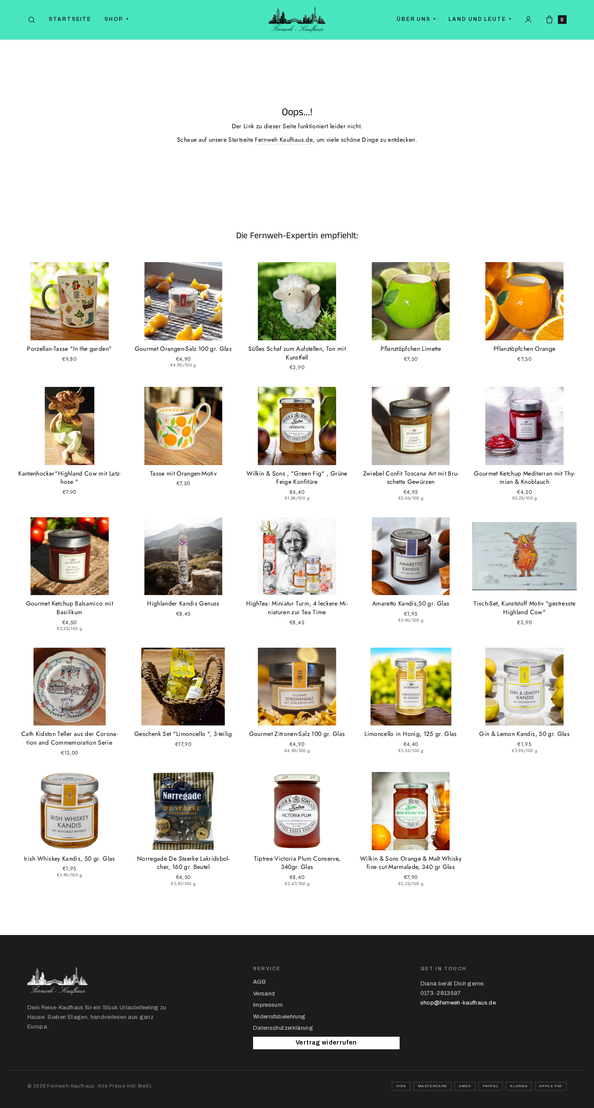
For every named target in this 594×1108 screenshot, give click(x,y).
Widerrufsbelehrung (279, 1017)
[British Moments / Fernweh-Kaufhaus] (297, 19)
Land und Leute (480, 19)
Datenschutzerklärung (283, 1028)
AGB (259, 982)
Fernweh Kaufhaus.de (284, 139)
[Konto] (528, 19)
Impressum (268, 1005)
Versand (264, 994)
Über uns (416, 19)
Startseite (70, 19)
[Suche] (31, 20)
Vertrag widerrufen (326, 1042)
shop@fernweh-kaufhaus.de (458, 1003)
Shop (116, 19)
